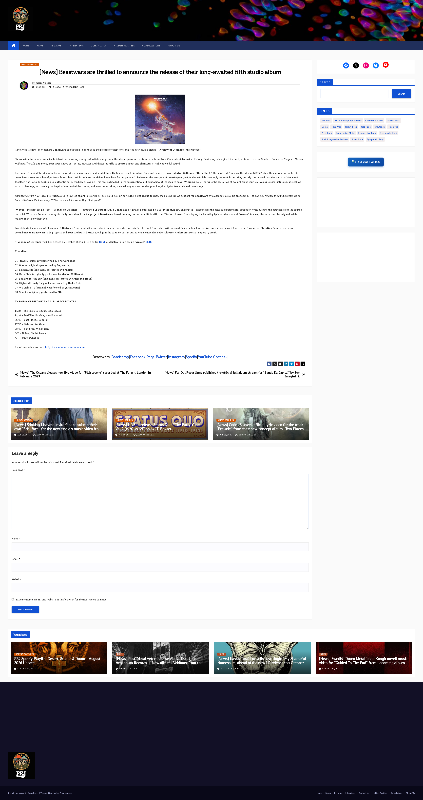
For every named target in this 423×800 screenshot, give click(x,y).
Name (16, 538)
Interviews (76, 45)
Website (16, 579)
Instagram (176, 356)
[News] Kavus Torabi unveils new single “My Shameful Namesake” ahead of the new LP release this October (261, 660)
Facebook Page (142, 356)
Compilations (151, 45)
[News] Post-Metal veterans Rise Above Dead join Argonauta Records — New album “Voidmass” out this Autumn (159, 662)
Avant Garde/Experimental (348, 120)
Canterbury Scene (374, 120)
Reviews (56, 45)
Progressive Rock (367, 133)
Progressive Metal (345, 133)
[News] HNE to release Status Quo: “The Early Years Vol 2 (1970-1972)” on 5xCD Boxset (157, 426)
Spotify (191, 356)
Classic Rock (393, 120)
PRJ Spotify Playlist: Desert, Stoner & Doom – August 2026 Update (57, 660)
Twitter (161, 356)
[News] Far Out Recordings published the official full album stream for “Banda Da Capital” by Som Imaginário (233, 374)
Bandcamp (120, 356)
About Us (174, 45)
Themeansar (65, 793)
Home (26, 45)
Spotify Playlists (25, 654)
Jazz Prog (366, 126)
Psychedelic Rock (388, 133)
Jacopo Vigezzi (43, 83)
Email (16, 558)
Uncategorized (29, 64)
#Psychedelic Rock (73, 86)
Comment (18, 470)
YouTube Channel (212, 356)
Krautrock (379, 126)
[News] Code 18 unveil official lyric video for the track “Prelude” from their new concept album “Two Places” (260, 426)
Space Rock (357, 139)
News (40, 45)
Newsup (52, 793)
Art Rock (326, 120)
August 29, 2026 (26, 669)
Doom (325, 126)
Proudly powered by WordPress (23, 793)
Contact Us (99, 45)
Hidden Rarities (124, 45)
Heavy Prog (351, 126)
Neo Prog (393, 126)
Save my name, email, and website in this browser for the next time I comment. (62, 599)
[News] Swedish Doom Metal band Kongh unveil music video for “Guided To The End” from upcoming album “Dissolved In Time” (363, 662)
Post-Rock (327, 133)
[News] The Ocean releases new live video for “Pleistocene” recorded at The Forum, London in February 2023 (85, 374)
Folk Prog (336, 126)
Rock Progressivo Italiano (335, 139)
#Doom (57, 86)
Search (325, 82)
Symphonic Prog (375, 139)
